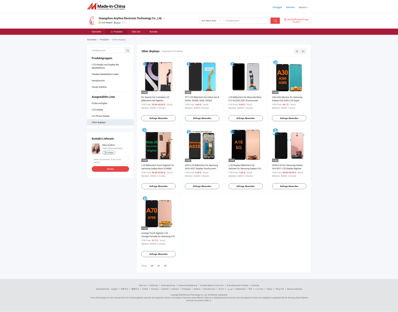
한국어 (221, 289)
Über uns (136, 31)
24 (152, 265)
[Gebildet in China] (107, 6)
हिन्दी (250, 289)
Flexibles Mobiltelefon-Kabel (105, 74)
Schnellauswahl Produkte (237, 285)
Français (154, 289)
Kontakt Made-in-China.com (212, 285)
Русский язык (209, 289)
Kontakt (153, 31)
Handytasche (98, 80)
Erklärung (154, 285)
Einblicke (255, 285)
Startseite (96, 31)
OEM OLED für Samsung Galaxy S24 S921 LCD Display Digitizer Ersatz (287, 168)
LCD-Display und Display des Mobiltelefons (105, 66)
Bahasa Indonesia (294, 289)
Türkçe (269, 289)
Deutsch (175, 289)
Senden (110, 168)
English (114, 289)
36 (158, 265)
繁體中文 (135, 289)
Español (165, 289)
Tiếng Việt (279, 289)
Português (186, 289)
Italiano (197, 289)
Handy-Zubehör (99, 86)
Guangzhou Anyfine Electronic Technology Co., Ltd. (130, 18)
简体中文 (124, 289)
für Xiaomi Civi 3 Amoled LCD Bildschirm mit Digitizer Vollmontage (155, 100)
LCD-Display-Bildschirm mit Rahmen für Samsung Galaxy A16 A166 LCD (245, 168)
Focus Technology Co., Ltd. (196, 295)
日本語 (145, 289)
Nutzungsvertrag (168, 285)
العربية (229, 289)
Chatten (110, 152)
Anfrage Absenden (158, 118)
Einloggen (277, 7)
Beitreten (290, 7)
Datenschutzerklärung (187, 285)
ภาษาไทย (259, 289)
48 (165, 265)
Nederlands (240, 289)
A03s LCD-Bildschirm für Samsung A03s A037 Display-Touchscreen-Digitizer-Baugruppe (201, 168)
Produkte (118, 31)
